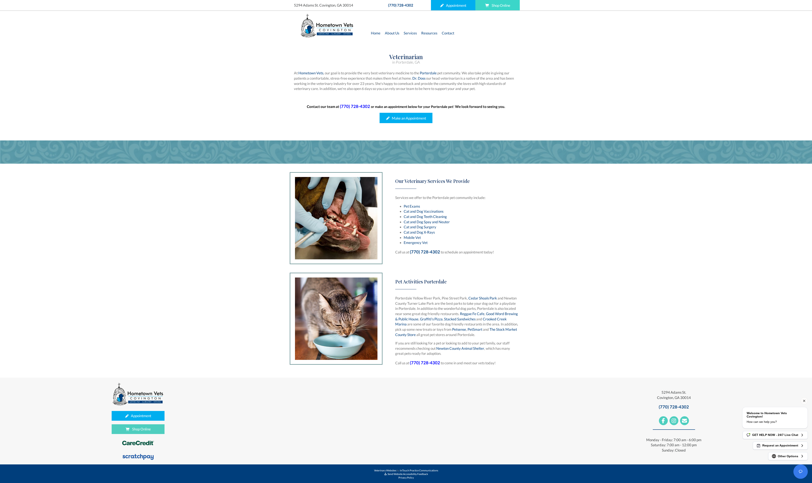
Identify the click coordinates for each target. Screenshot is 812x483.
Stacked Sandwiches (460, 319)
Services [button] (410, 33)
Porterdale (428, 73)
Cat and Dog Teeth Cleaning (425, 216)
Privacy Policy (406, 477)
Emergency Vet (416, 242)
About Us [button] (392, 33)
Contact (448, 33)
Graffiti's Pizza (431, 319)
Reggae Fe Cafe (472, 314)
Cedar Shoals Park (482, 298)
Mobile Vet (412, 237)
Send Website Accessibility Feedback (407, 474)
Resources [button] (429, 33)
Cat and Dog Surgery (420, 227)
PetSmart (475, 329)
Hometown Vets (310, 73)
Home (375, 33)
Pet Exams (412, 206)
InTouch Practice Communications (419, 470)
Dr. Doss (418, 78)
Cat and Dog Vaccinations (423, 211)
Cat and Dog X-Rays (419, 232)
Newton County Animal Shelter (460, 348)
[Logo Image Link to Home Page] (327, 25)
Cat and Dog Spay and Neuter (427, 222)
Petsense (459, 329)
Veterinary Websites (385, 470)
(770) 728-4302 (400, 5)
